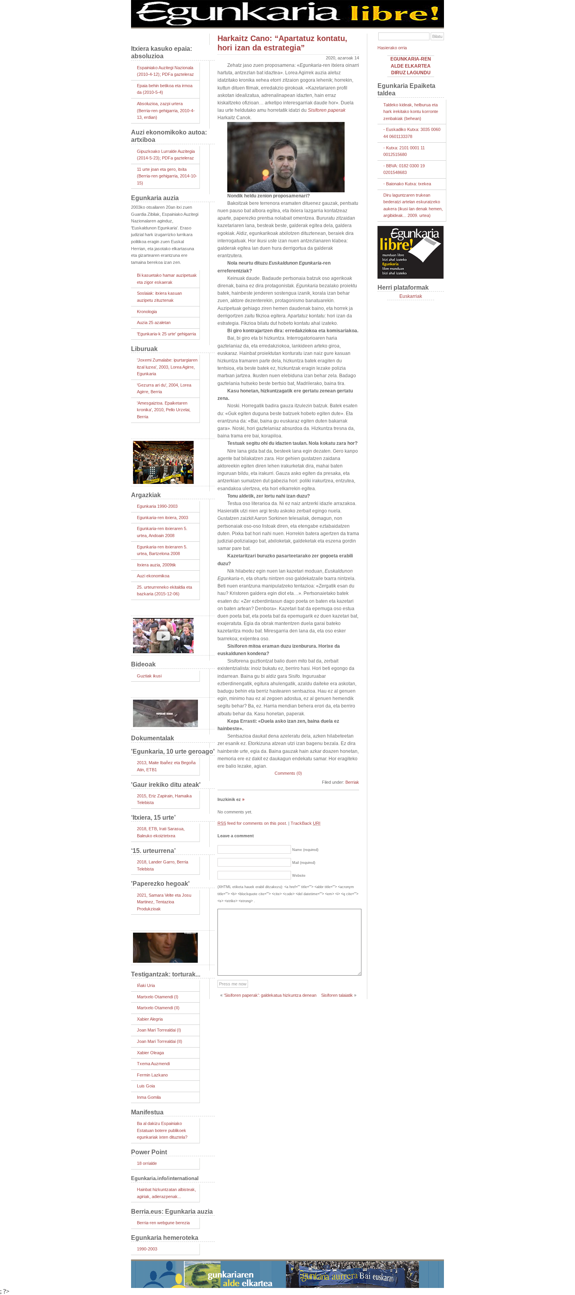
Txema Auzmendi (153, 1063)
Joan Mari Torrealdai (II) (159, 1041)
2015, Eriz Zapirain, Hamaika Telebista (164, 799)
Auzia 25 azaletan (154, 322)
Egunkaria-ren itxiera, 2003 (162, 517)
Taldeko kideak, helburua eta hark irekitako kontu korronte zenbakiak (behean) (410, 111)
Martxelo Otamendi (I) (157, 996)
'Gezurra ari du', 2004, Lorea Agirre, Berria (164, 388)
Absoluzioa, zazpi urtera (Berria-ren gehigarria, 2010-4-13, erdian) (166, 110)
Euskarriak (410, 296)
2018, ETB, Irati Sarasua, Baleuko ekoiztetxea (161, 832)
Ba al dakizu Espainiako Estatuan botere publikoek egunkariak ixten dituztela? (162, 1130)
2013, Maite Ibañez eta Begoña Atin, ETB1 (166, 766)
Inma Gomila (149, 1097)
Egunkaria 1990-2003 (157, 506)
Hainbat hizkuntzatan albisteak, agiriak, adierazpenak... (166, 1193)
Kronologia (147, 311)
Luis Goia (146, 1086)
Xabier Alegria (150, 1019)
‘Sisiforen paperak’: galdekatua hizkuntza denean (270, 995)
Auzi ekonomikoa (153, 575)
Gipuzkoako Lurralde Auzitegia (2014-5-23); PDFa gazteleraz (166, 155)
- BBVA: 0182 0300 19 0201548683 (404, 169)
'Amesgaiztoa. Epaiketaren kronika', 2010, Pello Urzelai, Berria (163, 410)
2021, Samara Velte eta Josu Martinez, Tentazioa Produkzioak (164, 902)
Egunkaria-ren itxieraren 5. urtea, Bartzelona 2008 (162, 550)
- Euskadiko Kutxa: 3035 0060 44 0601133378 (411, 133)
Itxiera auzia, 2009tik (156, 564)
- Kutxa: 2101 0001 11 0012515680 (404, 151)
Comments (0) (288, 773)
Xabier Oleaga (150, 1052)
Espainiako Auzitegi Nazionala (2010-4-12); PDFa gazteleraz (165, 71)
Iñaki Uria (146, 985)
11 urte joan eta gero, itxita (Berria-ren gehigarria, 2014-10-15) (167, 176)
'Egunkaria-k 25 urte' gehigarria (166, 333)
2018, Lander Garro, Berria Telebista (162, 865)
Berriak (352, 782)
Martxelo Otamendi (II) (158, 1007)
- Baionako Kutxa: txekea (407, 183)
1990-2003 (147, 1249)
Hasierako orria (392, 47)
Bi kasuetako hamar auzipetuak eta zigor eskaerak (167, 279)
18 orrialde (147, 1163)
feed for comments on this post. (252, 823)
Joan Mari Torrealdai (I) (159, 1030)
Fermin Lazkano (152, 1075)
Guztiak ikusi (149, 675)
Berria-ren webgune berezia (163, 1222)
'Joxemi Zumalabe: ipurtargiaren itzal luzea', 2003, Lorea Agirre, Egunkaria (167, 367)
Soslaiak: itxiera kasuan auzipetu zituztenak (159, 297)
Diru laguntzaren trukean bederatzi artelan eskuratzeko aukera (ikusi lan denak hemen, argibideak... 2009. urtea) (413, 205)
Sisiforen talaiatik (337, 995)
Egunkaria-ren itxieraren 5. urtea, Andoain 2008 (162, 532)
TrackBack (305, 823)
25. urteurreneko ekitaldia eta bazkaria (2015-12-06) (164, 590)
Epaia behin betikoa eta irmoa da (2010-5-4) (164, 89)
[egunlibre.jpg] (287, 25)
